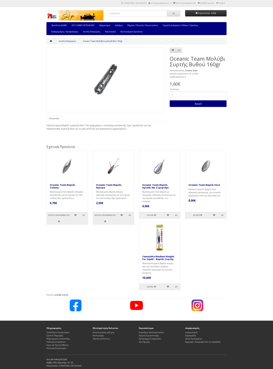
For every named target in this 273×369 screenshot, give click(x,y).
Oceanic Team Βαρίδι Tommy (62, 186)
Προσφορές (144, 342)
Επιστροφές (98, 335)
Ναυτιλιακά (110, 31)
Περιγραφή (54, 118)
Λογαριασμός (191, 332)
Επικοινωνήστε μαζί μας (103, 332)
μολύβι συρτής (61, 294)
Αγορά (198, 103)
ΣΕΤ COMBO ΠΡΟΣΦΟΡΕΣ (83, 25)
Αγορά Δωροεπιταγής (149, 335)
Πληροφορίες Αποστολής (58, 338)
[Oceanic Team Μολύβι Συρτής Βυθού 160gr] (105, 79)
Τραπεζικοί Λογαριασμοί (57, 332)
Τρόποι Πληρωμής (54, 335)
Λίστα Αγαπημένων (193, 338)
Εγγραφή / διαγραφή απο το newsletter (203, 342)
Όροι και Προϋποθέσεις (57, 345)
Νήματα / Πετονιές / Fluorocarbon (142, 25)
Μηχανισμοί (104, 25)
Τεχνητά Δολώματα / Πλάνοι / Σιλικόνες (180, 25)
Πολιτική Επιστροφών (56, 348)
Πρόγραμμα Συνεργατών (150, 338)
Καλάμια (119, 25)
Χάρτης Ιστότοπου (101, 338)
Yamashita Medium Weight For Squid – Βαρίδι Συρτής (158, 258)
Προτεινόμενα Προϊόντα (131, 31)
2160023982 (64, 365)
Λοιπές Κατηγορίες (91, 31)
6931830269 (76, 365)
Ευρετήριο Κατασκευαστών (151, 332)
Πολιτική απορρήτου (56, 342)
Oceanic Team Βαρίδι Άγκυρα (108, 186)
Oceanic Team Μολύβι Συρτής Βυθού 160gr (102, 41)
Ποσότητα (174, 89)
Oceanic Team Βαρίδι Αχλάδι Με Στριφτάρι (155, 186)
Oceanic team (191, 70)
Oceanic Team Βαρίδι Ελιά (204, 184)
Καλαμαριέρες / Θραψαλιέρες (64, 31)
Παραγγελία (190, 335)
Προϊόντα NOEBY (59, 25)
